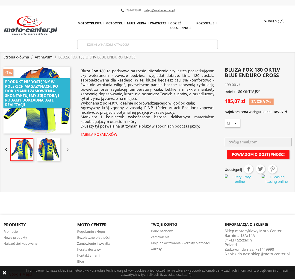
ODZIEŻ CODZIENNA (181, 25)
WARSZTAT (160, 23)
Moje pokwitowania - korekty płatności (180, 243)
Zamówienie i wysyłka (93, 243)
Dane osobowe (162, 231)
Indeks (230, 92)
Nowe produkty (15, 237)
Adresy (156, 249)
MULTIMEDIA (138, 23)
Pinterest (272, 169)
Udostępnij (248, 169)
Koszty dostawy (89, 249)
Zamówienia (160, 237)
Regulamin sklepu (91, 231)
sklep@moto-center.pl (159, 10)
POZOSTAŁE (207, 23)
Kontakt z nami (88, 255)
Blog (80, 261)
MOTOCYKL (116, 23)
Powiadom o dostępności (258, 154)
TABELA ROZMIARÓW (99, 134)
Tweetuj (260, 169)
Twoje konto (164, 224)
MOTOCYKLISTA (91, 23)
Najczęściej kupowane (20, 243)
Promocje (10, 231)
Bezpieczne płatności (93, 237)
